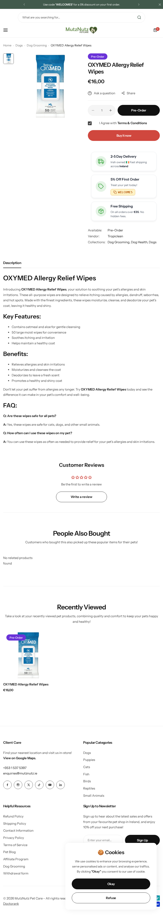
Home (7, 45)
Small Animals (93, 796)
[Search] (139, 17)
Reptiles (89, 788)
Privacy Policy (13, 838)
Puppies (89, 760)
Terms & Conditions (132, 123)
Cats (86, 767)
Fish (86, 774)
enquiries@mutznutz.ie (20, 773)
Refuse (111, 898)
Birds (87, 781)
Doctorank (11, 904)
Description (12, 263)
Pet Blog (9, 852)
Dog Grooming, (119, 242)
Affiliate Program (15, 859)
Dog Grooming (37, 45)
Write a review (81, 497)
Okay (111, 884)
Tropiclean (115, 236)
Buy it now (124, 135)
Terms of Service (15, 845)
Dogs (19, 45)
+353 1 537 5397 (15, 768)
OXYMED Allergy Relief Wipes (25, 684)
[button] (24, 4)
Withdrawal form (15, 873)
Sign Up (142, 840)
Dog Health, (140, 242)
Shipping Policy (14, 823)
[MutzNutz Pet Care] (81, 30)
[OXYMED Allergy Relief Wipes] (27, 655)
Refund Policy (13, 816)
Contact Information (18, 830)
